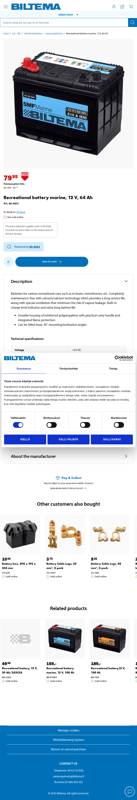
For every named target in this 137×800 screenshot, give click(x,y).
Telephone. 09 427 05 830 (68, 770)
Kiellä (25, 439)
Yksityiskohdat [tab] (68, 368)
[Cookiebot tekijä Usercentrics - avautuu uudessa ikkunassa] (117, 358)
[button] (68, 14)
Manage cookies (68, 730)
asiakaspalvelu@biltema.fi (68, 776)
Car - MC (16, 33)
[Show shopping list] (122, 6)
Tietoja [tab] (113, 368)
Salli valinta (68, 439)
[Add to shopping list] (9, 262)
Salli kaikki (112, 439)
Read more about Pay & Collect (66, 488)
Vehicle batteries (33, 33)
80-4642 (34, 246)
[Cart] (131, 6)
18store (20, 212)
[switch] (52, 425)
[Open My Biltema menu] (114, 6)
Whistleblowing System (68, 740)
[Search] (132, 22)
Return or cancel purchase (68, 749)
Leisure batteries (54, 33)
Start (6, 33)
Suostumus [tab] (24, 368)
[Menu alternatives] (5, 6)
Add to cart (49, 261)
